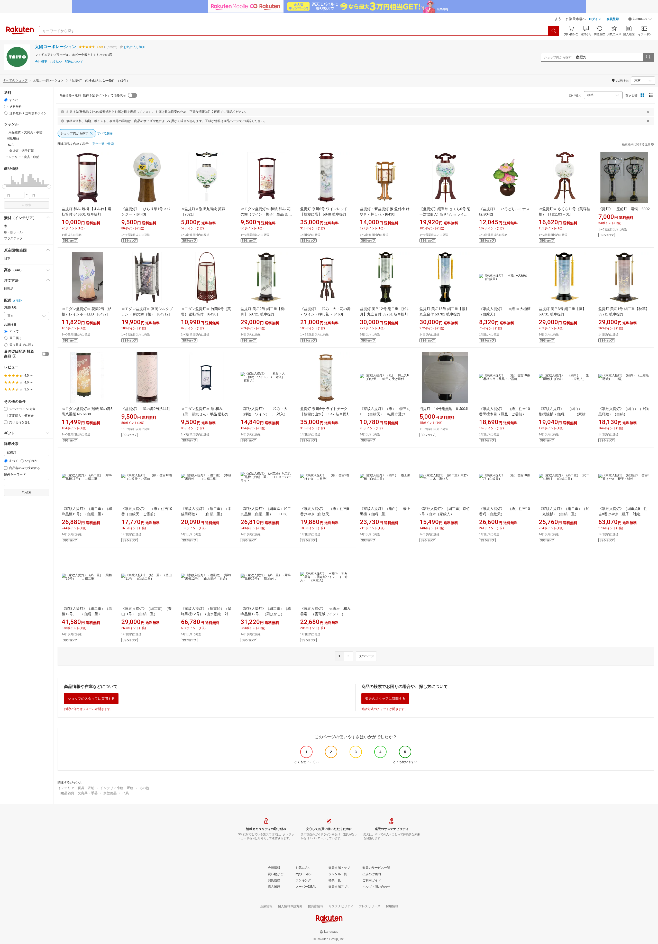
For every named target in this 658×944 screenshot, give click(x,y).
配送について (74, 61)
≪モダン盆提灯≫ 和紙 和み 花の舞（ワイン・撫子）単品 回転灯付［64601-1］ (266, 214)
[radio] (5, 99)
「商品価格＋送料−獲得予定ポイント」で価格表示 (91, 95)
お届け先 (10, 307)
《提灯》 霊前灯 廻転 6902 (624, 209)
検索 (28, 205)
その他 (144, 788)
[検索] (554, 31)
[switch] (45, 354)
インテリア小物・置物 (116, 788)
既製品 (8, 289)
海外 (19, 300)
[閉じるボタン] (648, 112)
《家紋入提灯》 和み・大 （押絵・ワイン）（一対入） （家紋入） (266, 414)
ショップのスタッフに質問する (91, 698)
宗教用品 (110, 793)
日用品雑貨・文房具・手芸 (78, 793)
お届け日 (10, 324)
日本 (7, 258)
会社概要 (41, 61)
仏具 (125, 793)
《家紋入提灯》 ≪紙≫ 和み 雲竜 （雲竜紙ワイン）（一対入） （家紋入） (327, 613)
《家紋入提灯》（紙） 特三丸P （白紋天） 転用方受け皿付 (385, 414)
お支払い (56, 61)
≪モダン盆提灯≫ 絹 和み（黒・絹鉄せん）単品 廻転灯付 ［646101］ (206, 414)
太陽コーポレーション (55, 46)
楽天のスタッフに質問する (385, 698)
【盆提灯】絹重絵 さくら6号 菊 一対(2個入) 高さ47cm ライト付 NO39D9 (444, 214)
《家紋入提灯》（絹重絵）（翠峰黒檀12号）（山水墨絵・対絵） (206, 613)
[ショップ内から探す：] (648, 57)
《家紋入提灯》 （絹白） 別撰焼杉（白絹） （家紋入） (564, 414)
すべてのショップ (15, 80)
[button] (640, 19)
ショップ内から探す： (559, 57)
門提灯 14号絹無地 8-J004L (444, 409)
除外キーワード (15, 474)
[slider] (4, 187)
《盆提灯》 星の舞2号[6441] (145, 409)
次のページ (366, 656)
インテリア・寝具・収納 (76, 788)
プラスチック (13, 238)
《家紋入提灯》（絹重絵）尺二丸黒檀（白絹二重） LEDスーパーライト (266, 514)
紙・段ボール (13, 232)
